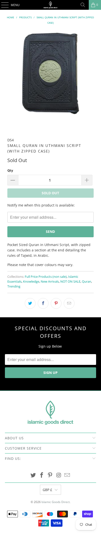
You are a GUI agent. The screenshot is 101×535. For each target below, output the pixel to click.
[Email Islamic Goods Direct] (67, 475)
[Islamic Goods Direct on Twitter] (33, 475)
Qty (10, 170)
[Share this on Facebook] (43, 303)
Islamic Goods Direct (55, 502)
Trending (13, 286)
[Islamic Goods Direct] (50, 5)
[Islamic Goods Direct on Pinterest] (50, 475)
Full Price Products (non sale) (46, 277)
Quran (86, 281)
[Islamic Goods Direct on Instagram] (59, 475)
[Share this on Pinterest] (56, 303)
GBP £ (47, 489)
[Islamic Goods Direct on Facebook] (41, 475)
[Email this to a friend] (69, 303)
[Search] (83, 5)
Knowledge (31, 281)
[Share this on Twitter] (30, 303)
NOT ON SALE (70, 281)
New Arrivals (50, 281)
